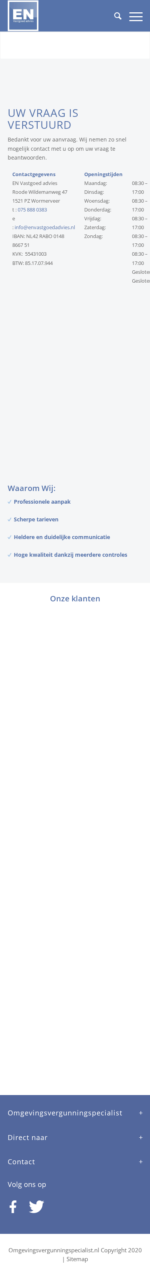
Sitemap (77, 1259)
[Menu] (132, 15)
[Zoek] (114, 15)
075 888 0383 (32, 209)
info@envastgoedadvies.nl (45, 227)
